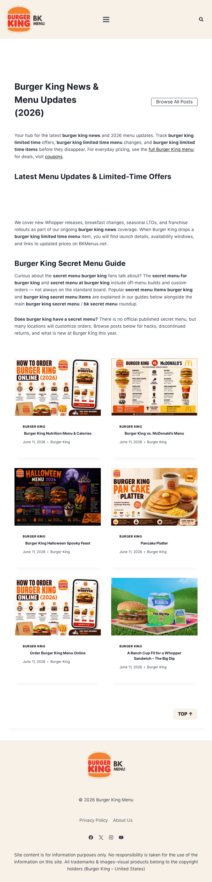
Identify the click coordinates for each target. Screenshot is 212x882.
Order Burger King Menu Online (58, 653)
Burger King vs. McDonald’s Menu (154, 433)
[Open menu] (106, 19)
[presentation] (57, 387)
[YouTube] (121, 837)
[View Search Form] (201, 19)
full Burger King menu (171, 149)
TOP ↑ (185, 714)
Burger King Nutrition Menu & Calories (58, 433)
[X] (100, 837)
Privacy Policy (93, 820)
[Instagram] (111, 837)
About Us (123, 820)
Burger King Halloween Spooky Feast (57, 543)
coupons (54, 156)
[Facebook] (90, 837)
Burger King (34, 426)
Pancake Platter (154, 543)
